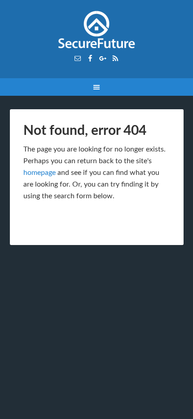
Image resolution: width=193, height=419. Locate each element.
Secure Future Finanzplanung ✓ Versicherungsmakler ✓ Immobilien (97, 31)
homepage (39, 172)
